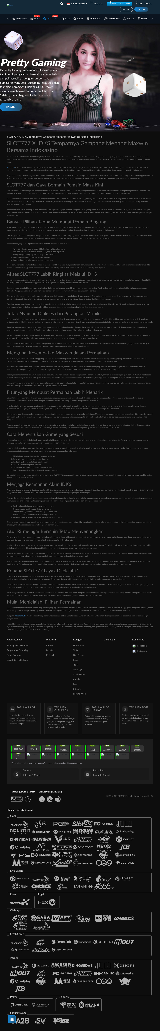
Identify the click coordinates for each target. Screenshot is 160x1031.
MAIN (11, 107)
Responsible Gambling (17, 650)
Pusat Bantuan (14, 655)
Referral (50, 655)
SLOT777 (11, 167)
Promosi (50, 645)
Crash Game (114, 19)
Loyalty (49, 650)
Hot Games (21, 19)
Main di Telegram (121, 4)
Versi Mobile (145, 4)
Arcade (130, 19)
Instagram (142, 651)
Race (67, 19)
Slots (37, 19)
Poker (144, 19)
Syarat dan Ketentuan (17, 660)
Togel (80, 19)
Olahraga (95, 19)
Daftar (141, 9)
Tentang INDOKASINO (18, 645)
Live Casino (52, 19)
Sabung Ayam (79, 694)
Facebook (142, 646)
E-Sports (77, 689)
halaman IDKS (21, 616)
